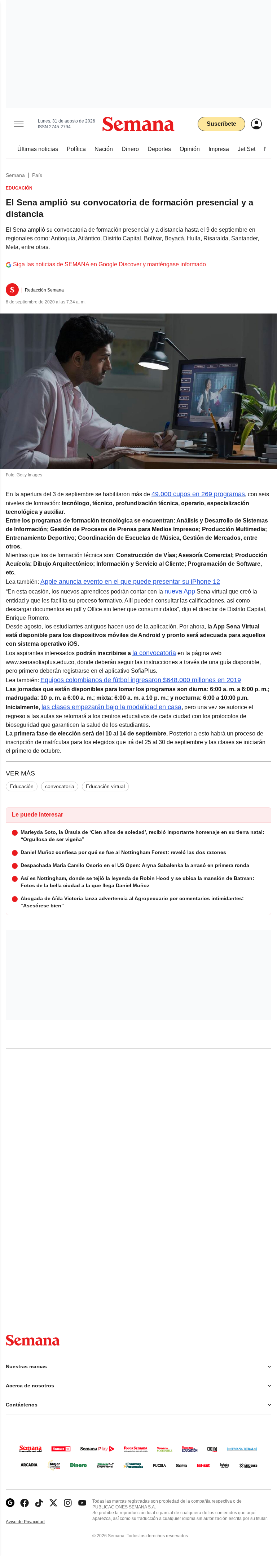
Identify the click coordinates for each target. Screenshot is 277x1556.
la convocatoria (154, 653)
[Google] (10, 1502)
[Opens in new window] (24, 1502)
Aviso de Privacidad (33, 1522)
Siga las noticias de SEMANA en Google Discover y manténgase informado (109, 264)
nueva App (179, 591)
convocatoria (59, 786)
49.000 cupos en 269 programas (198, 494)
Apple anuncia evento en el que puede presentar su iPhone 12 (130, 581)
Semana (15, 175)
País (37, 175)
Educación (22, 786)
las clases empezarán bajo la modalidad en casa (111, 707)
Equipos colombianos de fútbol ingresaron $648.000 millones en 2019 (140, 680)
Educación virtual (105, 786)
